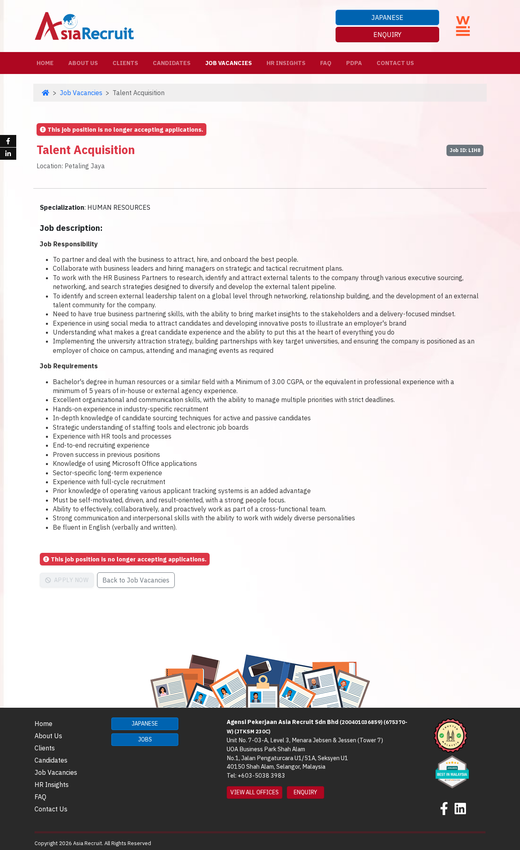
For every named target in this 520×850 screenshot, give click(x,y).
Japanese (387, 17)
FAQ (326, 63)
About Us (83, 63)
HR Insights (286, 63)
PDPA (354, 63)
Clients (125, 63)
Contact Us (395, 63)
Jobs (145, 739)
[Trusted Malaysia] (450, 735)
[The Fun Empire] (452, 771)
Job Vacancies (228, 63)
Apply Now (70, 580)
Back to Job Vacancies (135, 580)
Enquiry (387, 34)
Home (47, 63)
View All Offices (254, 792)
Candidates (172, 63)
